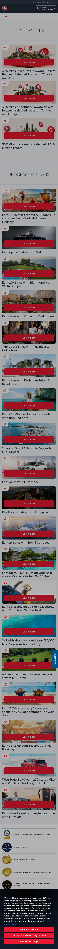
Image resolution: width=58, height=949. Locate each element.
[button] (29, 941)
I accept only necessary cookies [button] (29, 935)
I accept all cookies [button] (29, 929)
